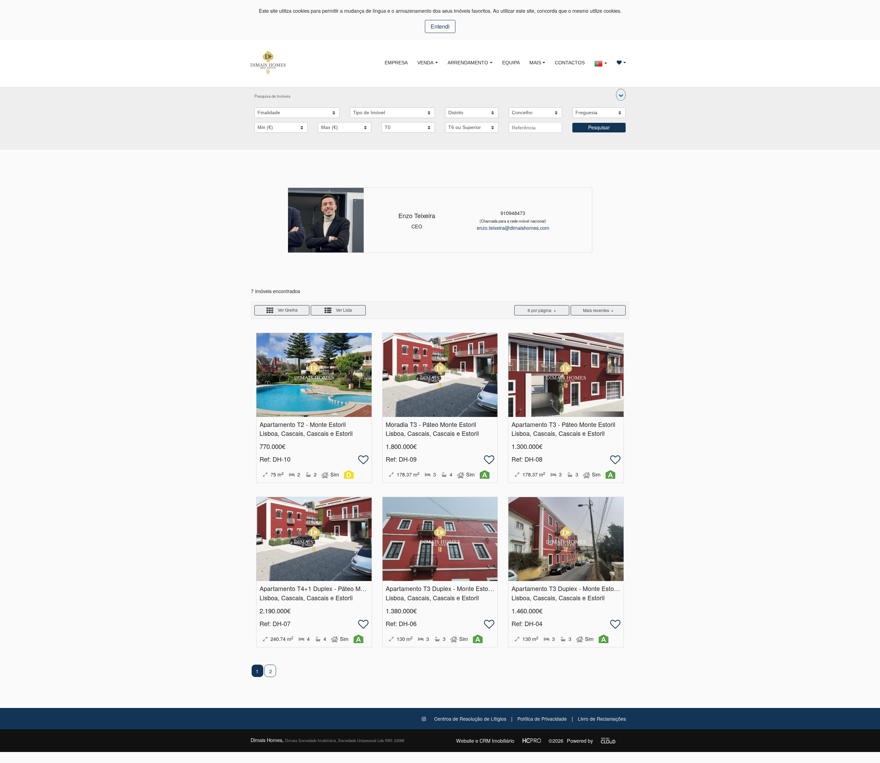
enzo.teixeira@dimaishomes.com (513, 227)
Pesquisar (599, 127)
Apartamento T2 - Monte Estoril (303, 424)
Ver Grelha (287, 310)
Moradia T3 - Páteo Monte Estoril (431, 424)
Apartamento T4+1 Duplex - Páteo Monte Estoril (326, 588)
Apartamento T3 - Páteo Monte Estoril (563, 424)
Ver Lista (343, 310)
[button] (621, 95)
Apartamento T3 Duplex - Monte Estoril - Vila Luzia (455, 588)
